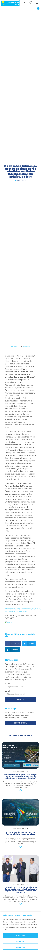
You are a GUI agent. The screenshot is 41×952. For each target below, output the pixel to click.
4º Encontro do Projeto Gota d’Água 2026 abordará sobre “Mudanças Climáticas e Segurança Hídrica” (21, 776)
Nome (7, 684)
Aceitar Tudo (20, 935)
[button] (38, 8)
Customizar (20, 941)
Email (7, 691)
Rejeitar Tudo (20, 947)
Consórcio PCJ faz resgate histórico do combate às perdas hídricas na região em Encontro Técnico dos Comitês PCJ (20, 890)
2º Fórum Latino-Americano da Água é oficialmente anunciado (20, 833)
